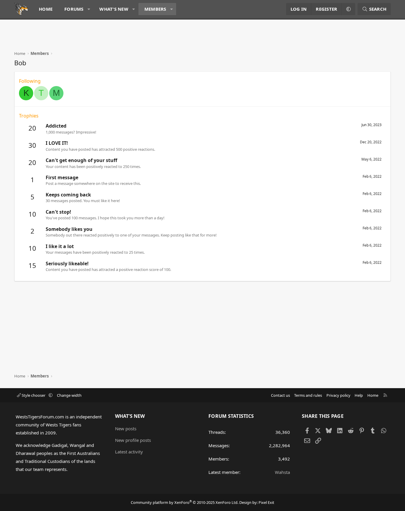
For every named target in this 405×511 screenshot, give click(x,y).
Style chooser (33, 395)
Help (359, 395)
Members (155, 9)
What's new (113, 9)
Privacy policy (338, 395)
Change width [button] (69, 395)
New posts (125, 428)
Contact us (280, 395)
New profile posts (133, 440)
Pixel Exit (266, 502)
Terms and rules (308, 395)
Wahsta (282, 472)
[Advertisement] (122, 37)
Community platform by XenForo (184, 502)
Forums (74, 9)
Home (45, 9)
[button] (88, 9)
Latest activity (129, 452)
